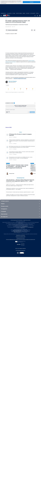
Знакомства (9, 13)
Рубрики (2, 203)
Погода (13, 13)
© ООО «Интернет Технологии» (20, 250)
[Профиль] (40, 15)
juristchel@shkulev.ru (30, 227)
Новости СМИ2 (9, 127)
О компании (3, 211)
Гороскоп (28, 13)
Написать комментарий (12, 30)
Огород (7, 85)
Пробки (37, 13)
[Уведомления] (37, 15)
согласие (18, 2)
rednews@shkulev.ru (25, 226)
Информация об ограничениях (20, 235)
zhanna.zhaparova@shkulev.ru (17, 230)
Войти (9, 112)
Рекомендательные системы (20, 238)
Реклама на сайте (4, 206)
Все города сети (4, 216)
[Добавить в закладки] (32, 30)
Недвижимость (3, 13)
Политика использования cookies (20, 236)
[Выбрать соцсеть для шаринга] (35, 30)
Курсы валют (32, 13)
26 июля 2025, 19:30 (8, 26)
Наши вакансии (4, 214)
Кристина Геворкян (13, 81)
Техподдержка (4, 208)
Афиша (24, 13)
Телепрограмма (19, 13)
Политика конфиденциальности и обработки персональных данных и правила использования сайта (20, 239)
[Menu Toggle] (1, 15)
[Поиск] (35, 15)
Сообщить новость (5, 201)
